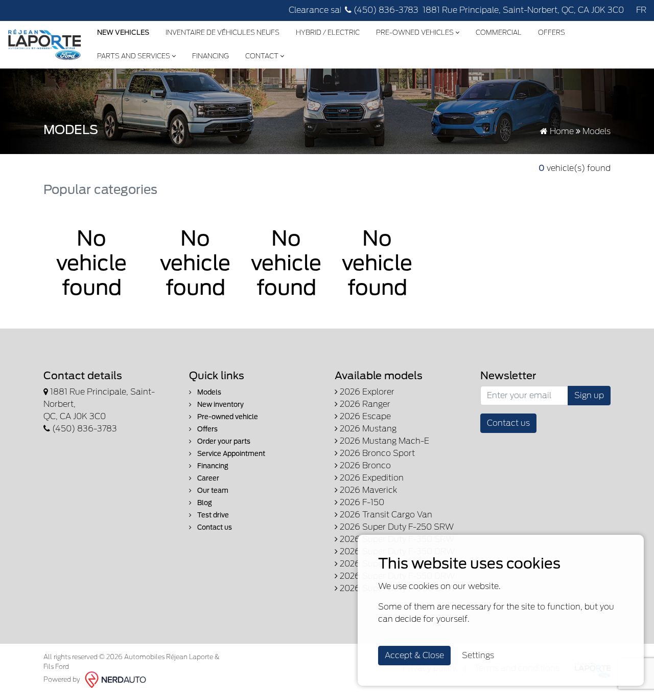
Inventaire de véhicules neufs (222, 32)
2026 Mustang (367, 428)
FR (641, 10)
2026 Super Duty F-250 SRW (396, 527)
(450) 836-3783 (385, 10)
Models (208, 392)
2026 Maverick (367, 490)
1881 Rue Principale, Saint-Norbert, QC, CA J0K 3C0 (523, 10)
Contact (262, 56)
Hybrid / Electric (328, 32)
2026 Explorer (366, 392)
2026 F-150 (361, 502)
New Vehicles (123, 32)
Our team (212, 490)
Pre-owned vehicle (227, 417)
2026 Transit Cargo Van (385, 514)
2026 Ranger (364, 404)
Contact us (214, 527)
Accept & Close (414, 655)
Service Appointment (230, 454)
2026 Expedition (371, 478)
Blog (204, 503)
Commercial (499, 32)
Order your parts (223, 441)
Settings (478, 655)
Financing (210, 56)
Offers (551, 32)
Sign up (589, 395)
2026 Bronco (364, 465)
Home (561, 131)
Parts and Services (134, 56)
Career (207, 478)
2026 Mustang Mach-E (383, 441)
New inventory (220, 404)
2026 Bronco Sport (376, 453)
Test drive (212, 515)
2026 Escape (364, 416)
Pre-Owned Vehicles (415, 32)
